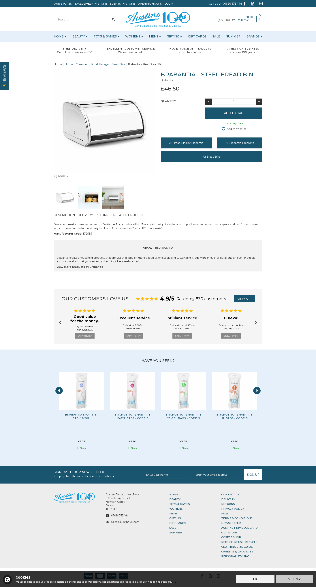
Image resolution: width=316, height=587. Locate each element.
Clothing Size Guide (237, 546)
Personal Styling (235, 556)
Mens (173, 513)
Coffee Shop (231, 537)
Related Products (129, 215)
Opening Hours (150, 3)
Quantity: (168, 101)
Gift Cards (177, 523)
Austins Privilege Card (239, 527)
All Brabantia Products (240, 143)
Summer (175, 532)
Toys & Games (179, 504)
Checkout (245, 20)
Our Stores (63, 3)
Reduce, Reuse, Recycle (239, 542)
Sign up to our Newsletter (84, 473)
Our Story (229, 532)
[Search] (113, 19)
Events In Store (122, 3)
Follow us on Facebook (244, 3)
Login (169, 3)
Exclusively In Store (91, 3)
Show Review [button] (85, 335)
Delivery (85, 215)
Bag (258, 18)
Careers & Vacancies (237, 551)
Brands (252, 36)
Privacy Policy (232, 508)
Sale (172, 527)
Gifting (175, 518)
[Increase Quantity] (259, 102)
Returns (102, 215)
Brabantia (167, 80)
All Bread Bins (211, 156)
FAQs (225, 513)
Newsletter (231, 523)
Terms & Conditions (237, 518)
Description (64, 215)
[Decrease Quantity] (208, 102)
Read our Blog (253, 3)
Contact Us (230, 494)
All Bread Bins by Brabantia (186, 143)
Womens (176, 508)
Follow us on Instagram (261, 3)
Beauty (174, 499)
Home (173, 494)
